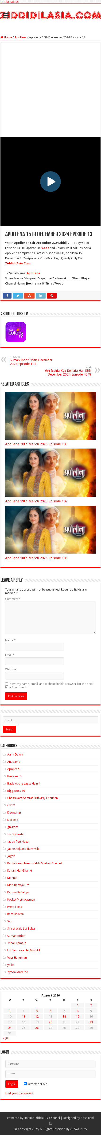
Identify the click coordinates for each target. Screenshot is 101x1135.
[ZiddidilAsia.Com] (50, 14)
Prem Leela (14, 907)
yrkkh (10, 965)
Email (10, 655)
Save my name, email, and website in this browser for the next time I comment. (49, 685)
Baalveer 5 (14, 776)
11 (23, 1016)
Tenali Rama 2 (16, 943)
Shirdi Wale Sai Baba (21, 928)
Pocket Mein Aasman (21, 899)
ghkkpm (12, 827)
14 (64, 1016)
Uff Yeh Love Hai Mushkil (23, 950)
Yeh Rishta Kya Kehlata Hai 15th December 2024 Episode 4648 (68, 371)
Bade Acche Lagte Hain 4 (23, 783)
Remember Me (37, 1084)
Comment (13, 599)
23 (91, 1022)
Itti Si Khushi (15, 834)
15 (77, 1016)
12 (37, 1016)
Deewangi (14, 812)
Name (10, 640)
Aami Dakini (15, 754)
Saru (10, 921)
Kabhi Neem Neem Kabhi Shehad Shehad (34, 863)
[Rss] (50, 1123)
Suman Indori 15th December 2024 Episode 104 (31, 360)
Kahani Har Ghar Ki (19, 870)
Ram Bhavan (15, 914)
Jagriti (11, 856)
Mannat (12, 878)
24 (10, 1027)
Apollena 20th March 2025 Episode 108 (36, 444)
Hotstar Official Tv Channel (42, 1118)
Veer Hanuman (17, 957)
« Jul (5, 1038)
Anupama (13, 761)
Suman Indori (16, 936)
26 (37, 1027)
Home (7, 37)
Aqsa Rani (87, 1118)
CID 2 (11, 805)
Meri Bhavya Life (18, 885)
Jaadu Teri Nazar (18, 841)
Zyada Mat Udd (17, 972)
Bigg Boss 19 (16, 790)
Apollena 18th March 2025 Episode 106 (36, 558)
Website (10, 669)
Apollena (21, 37)
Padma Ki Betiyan (18, 892)
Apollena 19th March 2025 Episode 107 (36, 501)
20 (50, 1022)
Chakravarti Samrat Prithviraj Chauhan (32, 798)
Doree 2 (12, 819)
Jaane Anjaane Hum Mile (23, 848)
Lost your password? (19, 1093)
